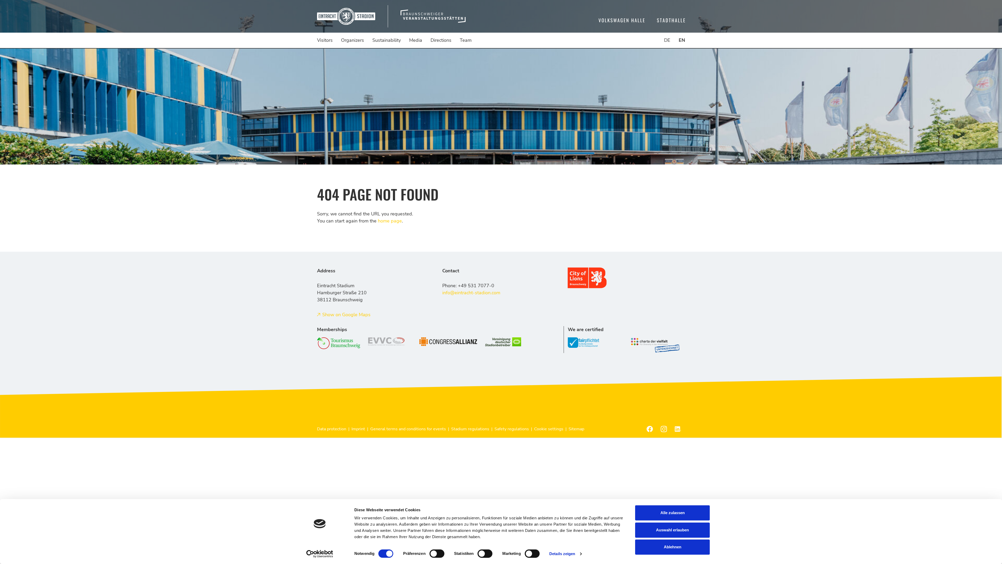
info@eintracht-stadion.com (471, 293)
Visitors (325, 40)
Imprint (358, 429)
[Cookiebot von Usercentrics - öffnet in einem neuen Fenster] (320, 554)
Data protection (331, 429)
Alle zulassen (672, 512)
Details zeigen (562, 553)
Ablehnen (672, 547)
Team (466, 40)
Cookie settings (548, 429)
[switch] (437, 553)
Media (415, 40)
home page (390, 221)
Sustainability (386, 40)
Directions (441, 40)
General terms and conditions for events (408, 429)
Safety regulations (511, 429)
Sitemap (576, 429)
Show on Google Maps (346, 315)
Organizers (352, 40)
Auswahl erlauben (672, 530)
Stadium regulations (470, 429)
